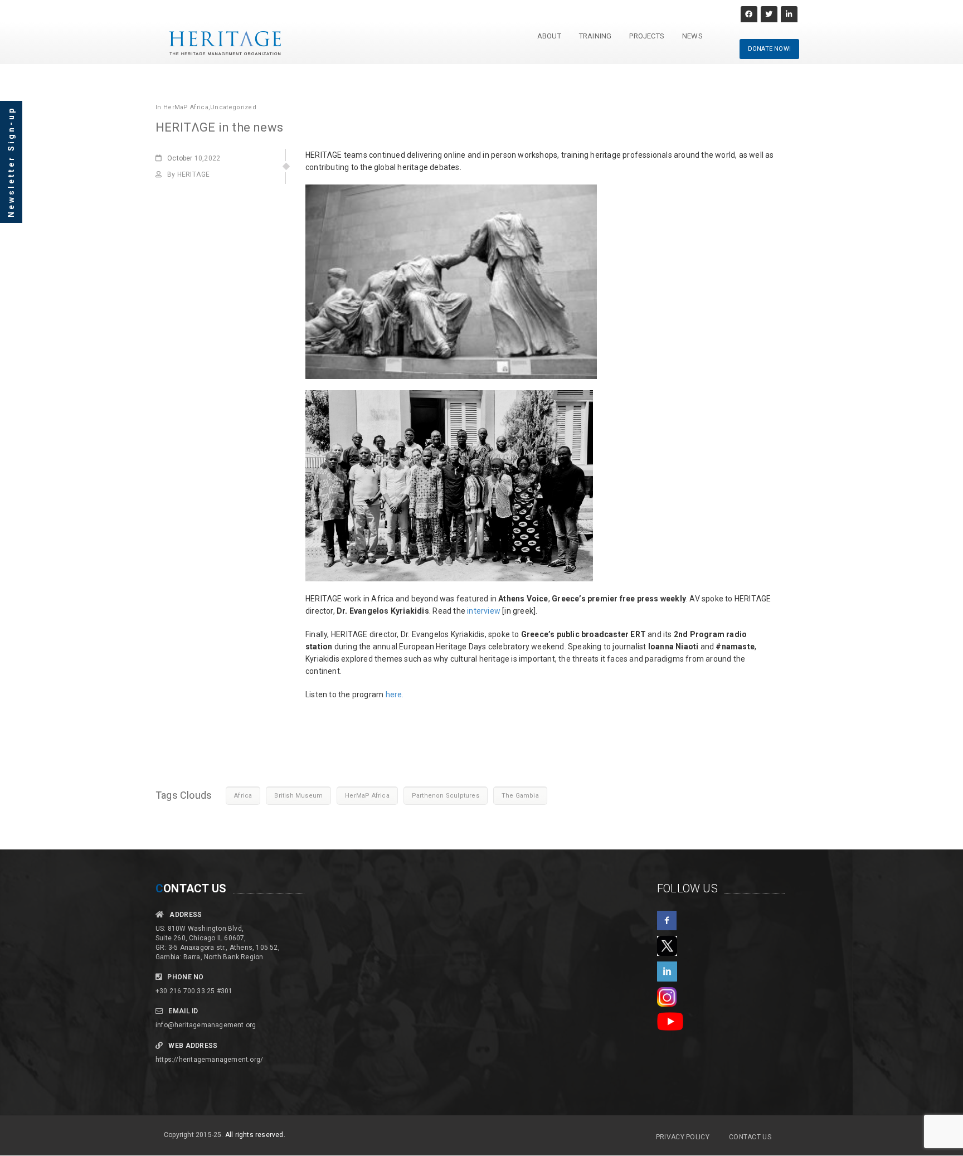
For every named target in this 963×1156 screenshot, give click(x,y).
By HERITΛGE (188, 174)
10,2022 (193, 158)
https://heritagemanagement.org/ (209, 1059)
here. (395, 694)
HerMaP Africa (185, 107)
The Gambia (520, 795)
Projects (646, 36)
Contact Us (750, 1137)
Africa (243, 795)
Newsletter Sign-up (11, 161)
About (549, 36)
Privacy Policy (682, 1137)
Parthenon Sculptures (445, 795)
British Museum (298, 795)
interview (483, 610)
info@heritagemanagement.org (205, 1025)
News (692, 36)
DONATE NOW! (769, 48)
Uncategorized (233, 107)
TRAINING (595, 36)
